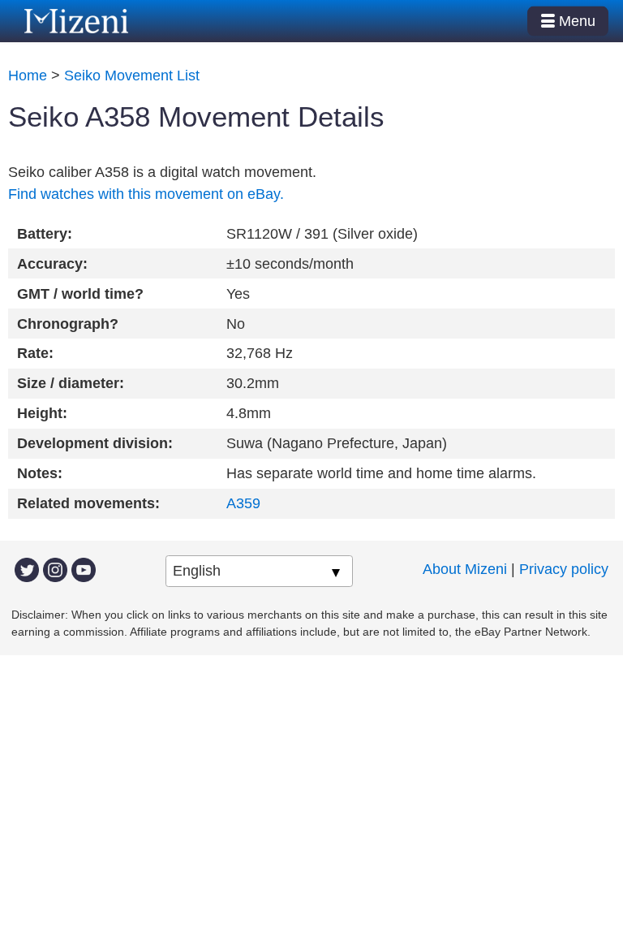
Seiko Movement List (132, 75)
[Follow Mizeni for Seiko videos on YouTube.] (83, 569)
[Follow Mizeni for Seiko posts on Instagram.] (55, 569)
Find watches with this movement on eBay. (146, 194)
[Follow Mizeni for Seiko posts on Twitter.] (27, 569)
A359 (243, 503)
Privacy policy (563, 569)
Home (27, 75)
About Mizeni (465, 569)
